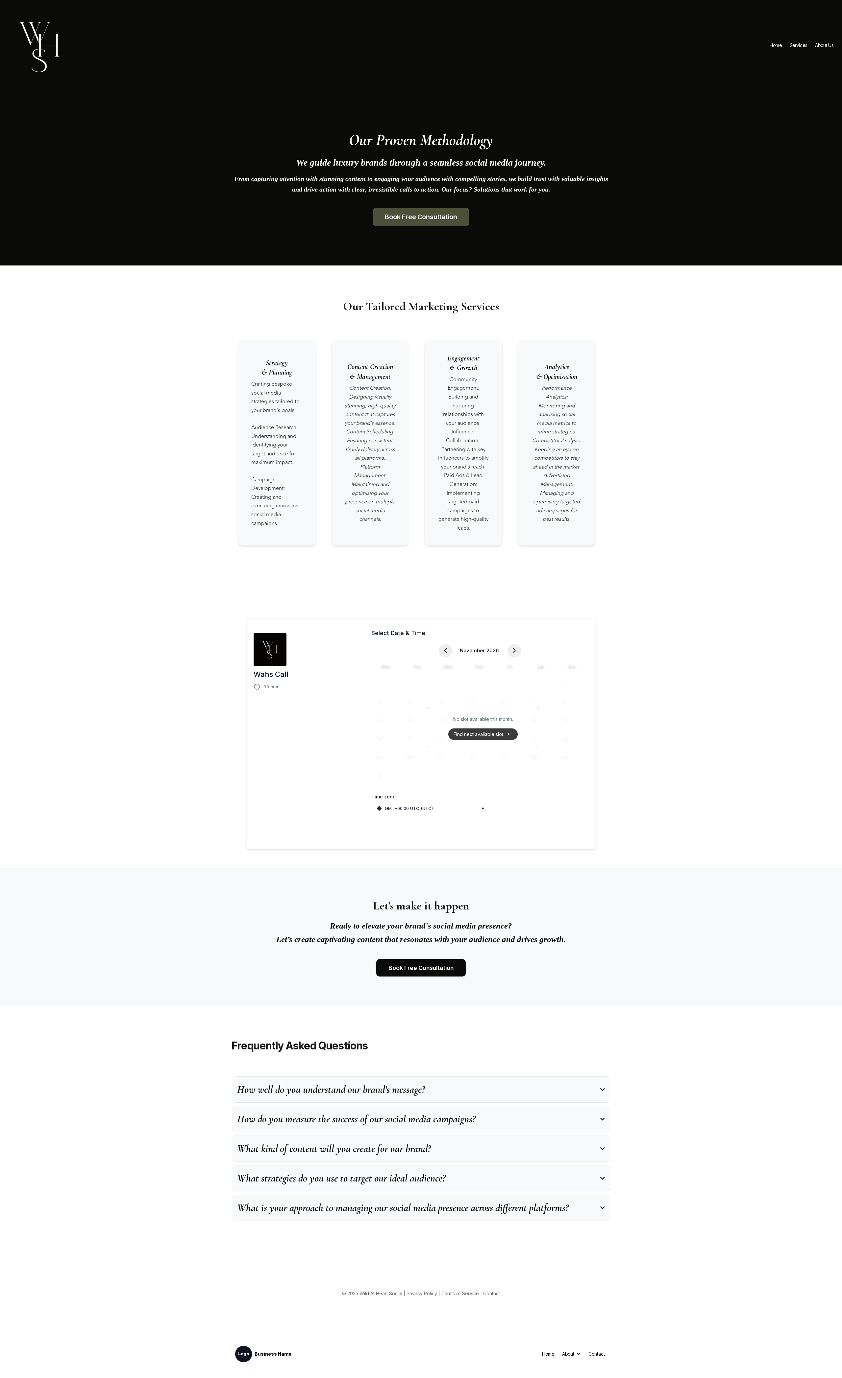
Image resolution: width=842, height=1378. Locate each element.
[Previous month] (445, 650)
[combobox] (430, 808)
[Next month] (514, 650)
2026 (492, 650)
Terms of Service (460, 1293)
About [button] (568, 1354)
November (472, 650)
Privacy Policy (422, 1293)
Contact (491, 1293)
